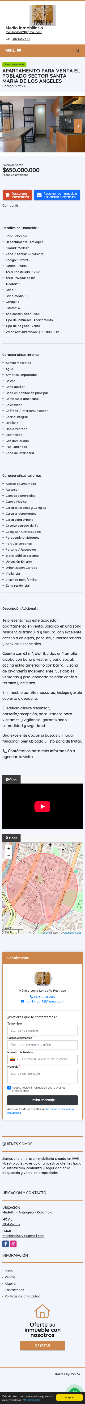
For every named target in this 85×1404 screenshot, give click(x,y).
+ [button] (8, 849)
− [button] (8, 856)
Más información (32, 1400)
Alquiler (11, 1283)
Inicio (9, 1271)
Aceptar (69, 1397)
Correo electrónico (20, 1038)
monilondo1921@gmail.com (24, 32)
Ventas (10, 1277)
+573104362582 (44, 996)
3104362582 (21, 39)
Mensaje (13, 1066)
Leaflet (47, 932)
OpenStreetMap (72, 932)
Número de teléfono (21, 1052)
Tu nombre (15, 1023)
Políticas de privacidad (22, 1296)
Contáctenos (14, 1290)
